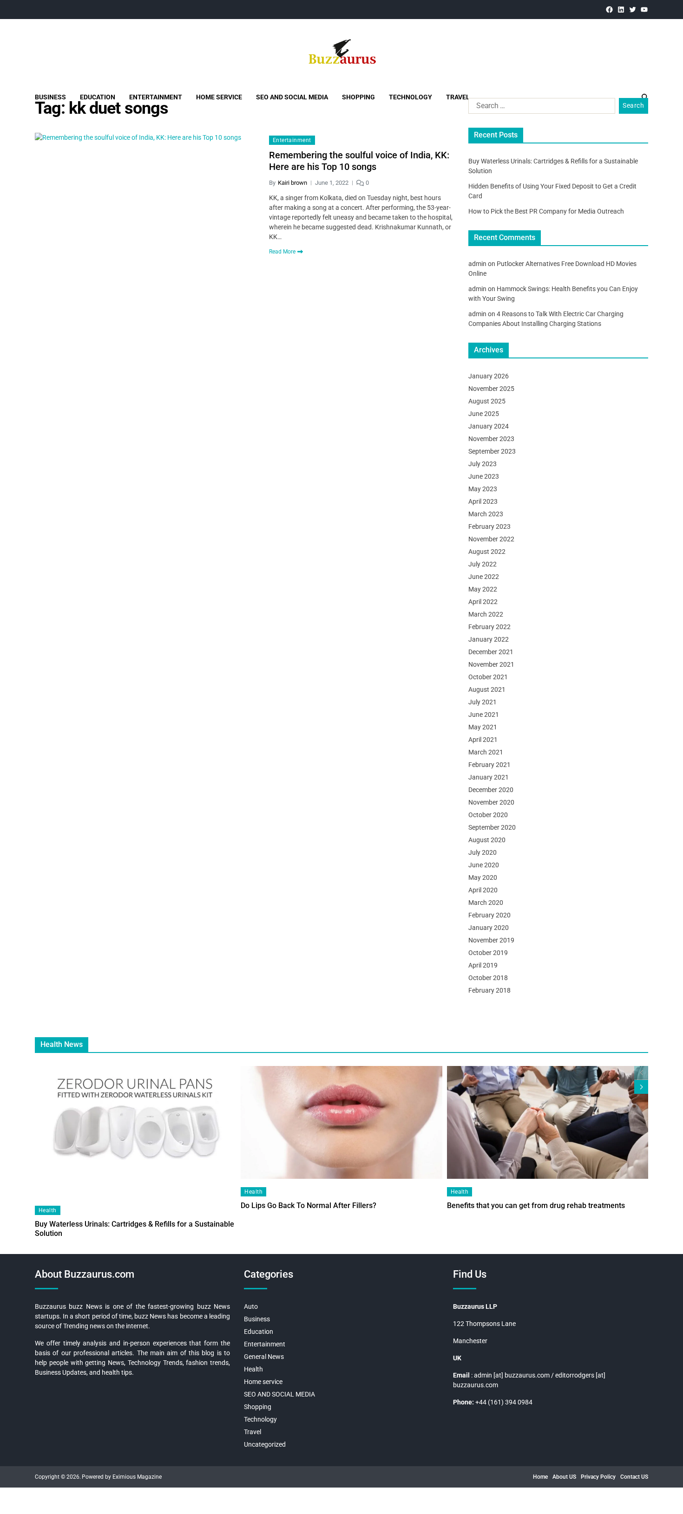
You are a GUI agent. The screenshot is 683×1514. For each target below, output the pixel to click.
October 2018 (488, 977)
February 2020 (489, 915)
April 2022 (483, 601)
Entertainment (155, 97)
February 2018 (489, 990)
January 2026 (488, 376)
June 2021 (483, 714)
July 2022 (482, 564)
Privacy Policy (598, 1477)
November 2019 (491, 940)
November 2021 (491, 664)
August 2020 (487, 840)
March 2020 (485, 902)
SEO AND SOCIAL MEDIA (292, 97)
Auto (251, 1306)
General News (264, 1356)
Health (48, 1210)
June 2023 (483, 476)
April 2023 (483, 501)
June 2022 (483, 576)
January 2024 (488, 426)
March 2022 (485, 614)
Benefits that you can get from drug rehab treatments (536, 1205)
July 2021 (482, 702)
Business (50, 97)
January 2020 (488, 927)
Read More (282, 251)
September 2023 (492, 451)
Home (540, 1477)
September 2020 (492, 827)
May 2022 (482, 589)
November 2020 (491, 802)
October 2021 (488, 677)
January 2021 (488, 777)
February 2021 (489, 764)
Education (97, 97)
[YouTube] (644, 9)
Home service (219, 97)
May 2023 (482, 489)
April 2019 (483, 965)
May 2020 (482, 877)
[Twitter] (633, 9)
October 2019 (488, 952)
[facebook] (609, 9)
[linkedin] (621, 9)
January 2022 (488, 639)
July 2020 (482, 852)
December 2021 (490, 652)
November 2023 (491, 438)
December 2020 (490, 789)
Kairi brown (292, 182)
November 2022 (491, 539)
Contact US (634, 1477)
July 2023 (482, 464)
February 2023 (489, 526)
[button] (641, 1087)
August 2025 (487, 401)
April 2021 (483, 739)
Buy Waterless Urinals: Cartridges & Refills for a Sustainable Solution (134, 1229)
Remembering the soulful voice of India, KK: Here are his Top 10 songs (359, 160)
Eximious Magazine (137, 1477)
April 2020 (483, 890)
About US (564, 1477)
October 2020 (488, 815)
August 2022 (487, 551)
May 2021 (482, 727)
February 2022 (489, 626)
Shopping (358, 97)
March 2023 (485, 514)
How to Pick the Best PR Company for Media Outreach (546, 211)
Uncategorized (265, 1444)
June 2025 (483, 413)
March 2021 (485, 752)
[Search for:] (540, 107)
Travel (458, 97)
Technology (410, 97)
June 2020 (483, 865)
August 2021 (487, 689)
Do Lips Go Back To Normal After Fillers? (308, 1205)
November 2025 (491, 388)
